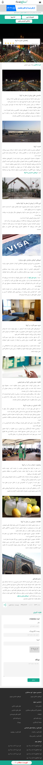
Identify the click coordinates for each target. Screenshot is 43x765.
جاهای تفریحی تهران (24, 21)
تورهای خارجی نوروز (15, 696)
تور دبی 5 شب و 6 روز (14, 754)
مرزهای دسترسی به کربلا (31, 173)
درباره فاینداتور (38, 718)
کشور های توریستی (15, 714)
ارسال (33, 680)
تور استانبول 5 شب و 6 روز (34, 754)
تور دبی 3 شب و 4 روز (14, 746)
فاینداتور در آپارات (37, 732)
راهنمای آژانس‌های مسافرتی (34, 710)
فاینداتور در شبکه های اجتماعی (33, 728)
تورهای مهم (38, 741)
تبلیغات (40, 714)
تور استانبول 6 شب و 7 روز (34, 758)
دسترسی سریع (38, 702)
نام (39, 622)
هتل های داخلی (16, 706)
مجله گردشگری (37, 722)
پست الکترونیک (34, 631)
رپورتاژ (19, 722)
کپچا (38, 640)
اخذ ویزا (13, 17)
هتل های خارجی (16, 710)
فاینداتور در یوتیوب (15, 732)
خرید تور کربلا (32, 278)
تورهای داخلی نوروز (36, 696)
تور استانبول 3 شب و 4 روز (34, 746)
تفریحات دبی (30, 17)
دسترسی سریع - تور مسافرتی (33, 692)
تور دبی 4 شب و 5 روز (14, 750)
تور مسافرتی (37, 65)
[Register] (3, 2)
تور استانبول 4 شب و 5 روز (34, 750)
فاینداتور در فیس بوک (35, 736)
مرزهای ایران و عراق (23, 596)
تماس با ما (39, 706)
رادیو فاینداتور (17, 718)
